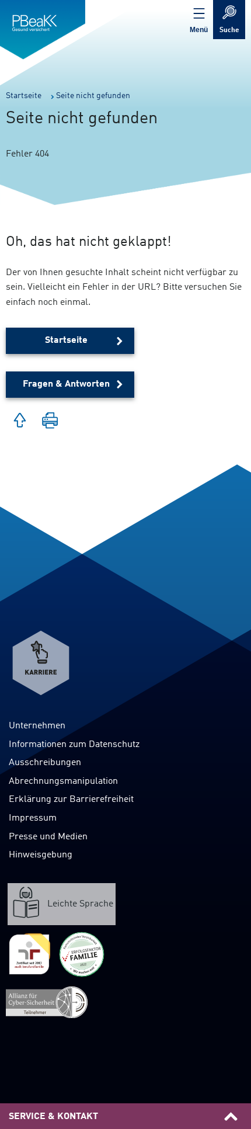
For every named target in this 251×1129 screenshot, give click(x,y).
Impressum (33, 818)
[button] (50, 422)
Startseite (66, 340)
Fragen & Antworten (66, 384)
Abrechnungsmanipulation (63, 781)
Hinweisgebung (40, 855)
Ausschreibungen (45, 762)
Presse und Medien (48, 837)
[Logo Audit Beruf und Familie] (29, 954)
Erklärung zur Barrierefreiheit (71, 799)
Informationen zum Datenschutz (74, 744)
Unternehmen (37, 726)
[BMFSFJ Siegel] (81, 954)
